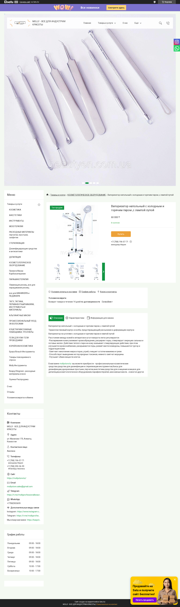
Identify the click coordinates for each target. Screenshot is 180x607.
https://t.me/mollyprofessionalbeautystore (24, 495)
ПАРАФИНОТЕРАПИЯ (18, 279)
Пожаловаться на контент (106, 604)
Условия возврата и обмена (20, 397)
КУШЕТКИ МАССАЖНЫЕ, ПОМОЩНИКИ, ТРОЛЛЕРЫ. (21, 330)
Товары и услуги (105, 23)
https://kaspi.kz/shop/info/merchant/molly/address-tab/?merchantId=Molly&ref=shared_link (34, 520)
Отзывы (10, 392)
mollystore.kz (65, 363)
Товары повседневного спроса (20, 358)
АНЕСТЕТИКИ (15, 215)
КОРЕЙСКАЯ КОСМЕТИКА (21, 346)
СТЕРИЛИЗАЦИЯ (16, 243)
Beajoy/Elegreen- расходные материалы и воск (22, 372)
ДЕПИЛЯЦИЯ (15, 257)
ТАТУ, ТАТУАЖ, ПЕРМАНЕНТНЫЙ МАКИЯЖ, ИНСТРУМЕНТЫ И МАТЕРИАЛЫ (21, 305)
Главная (87, 23)
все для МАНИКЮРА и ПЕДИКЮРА (19, 294)
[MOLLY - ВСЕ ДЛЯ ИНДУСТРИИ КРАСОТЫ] (20, 23)
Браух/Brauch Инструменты (22, 352)
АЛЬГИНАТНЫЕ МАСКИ (20, 315)
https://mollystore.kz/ (16, 478)
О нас (125, 23)
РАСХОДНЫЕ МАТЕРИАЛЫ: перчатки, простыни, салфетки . (21, 235)
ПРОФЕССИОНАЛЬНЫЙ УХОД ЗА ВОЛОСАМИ (22, 322)
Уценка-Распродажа (18, 379)
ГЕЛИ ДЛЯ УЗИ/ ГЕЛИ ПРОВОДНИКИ (19, 339)
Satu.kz (102, 602)
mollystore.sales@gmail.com (20, 486)
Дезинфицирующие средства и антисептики (23, 250)
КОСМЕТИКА (15, 210)
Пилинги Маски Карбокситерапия (17, 272)
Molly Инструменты (18, 365)
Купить (121, 234)
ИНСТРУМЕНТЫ (16, 221)
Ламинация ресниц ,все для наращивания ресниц (22, 286)
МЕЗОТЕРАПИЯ (16, 226)
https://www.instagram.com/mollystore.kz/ (29, 511)
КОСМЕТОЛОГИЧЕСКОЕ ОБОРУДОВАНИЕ (87, 195)
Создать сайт (25, 2)
